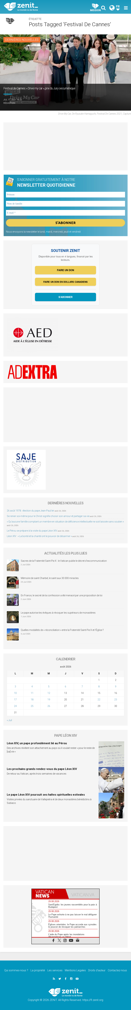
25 (32, 706)
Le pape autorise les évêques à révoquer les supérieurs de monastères (58, 612)
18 (32, 699)
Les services (54, 970)
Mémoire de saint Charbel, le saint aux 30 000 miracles (50, 578)
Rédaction (9, 103)
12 (48, 693)
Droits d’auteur (96, 970)
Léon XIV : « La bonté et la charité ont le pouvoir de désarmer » (39, 536)
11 (32, 693)
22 (99, 699)
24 (15, 706)
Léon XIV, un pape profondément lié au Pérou (37, 743)
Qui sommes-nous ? (16, 970)
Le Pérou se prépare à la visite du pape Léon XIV (32, 530)
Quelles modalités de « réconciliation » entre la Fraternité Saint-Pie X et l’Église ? (62, 630)
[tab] (49, 894)
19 (48, 699)
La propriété (38, 970)
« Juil (9, 720)
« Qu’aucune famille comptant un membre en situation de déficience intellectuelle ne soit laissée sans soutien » (65, 521)
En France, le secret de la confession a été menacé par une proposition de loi (61, 595)
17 (15, 699)
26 (48, 706)
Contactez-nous (117, 970)
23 (115, 699)
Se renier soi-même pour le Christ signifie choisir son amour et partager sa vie (48, 516)
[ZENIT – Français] (36, 6)
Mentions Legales (75, 970)
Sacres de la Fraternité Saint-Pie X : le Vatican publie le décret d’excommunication (64, 560)
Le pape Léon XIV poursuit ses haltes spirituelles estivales (46, 794)
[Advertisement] (65, 146)
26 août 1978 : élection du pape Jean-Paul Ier (30, 510)
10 (15, 693)
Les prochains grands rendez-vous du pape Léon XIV (42, 769)
